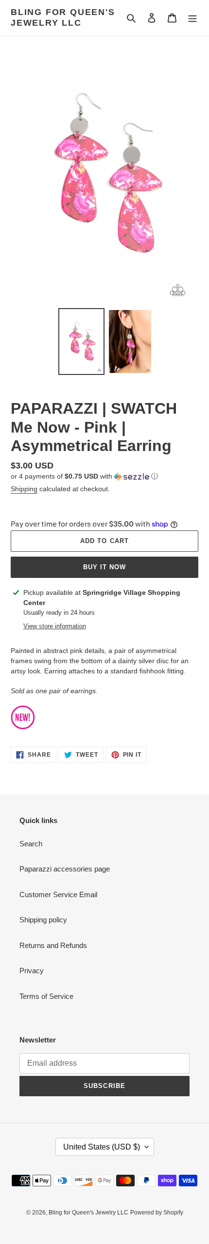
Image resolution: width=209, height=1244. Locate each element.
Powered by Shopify (156, 1212)
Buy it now (104, 567)
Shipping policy (43, 920)
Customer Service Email (58, 894)
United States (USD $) (101, 1147)
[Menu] (192, 17)
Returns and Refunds (53, 945)
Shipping (24, 489)
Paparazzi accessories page (64, 869)
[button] (84, 476)
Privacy (31, 970)
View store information (54, 626)
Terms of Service (46, 996)
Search (30, 844)
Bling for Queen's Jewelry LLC (63, 17)
